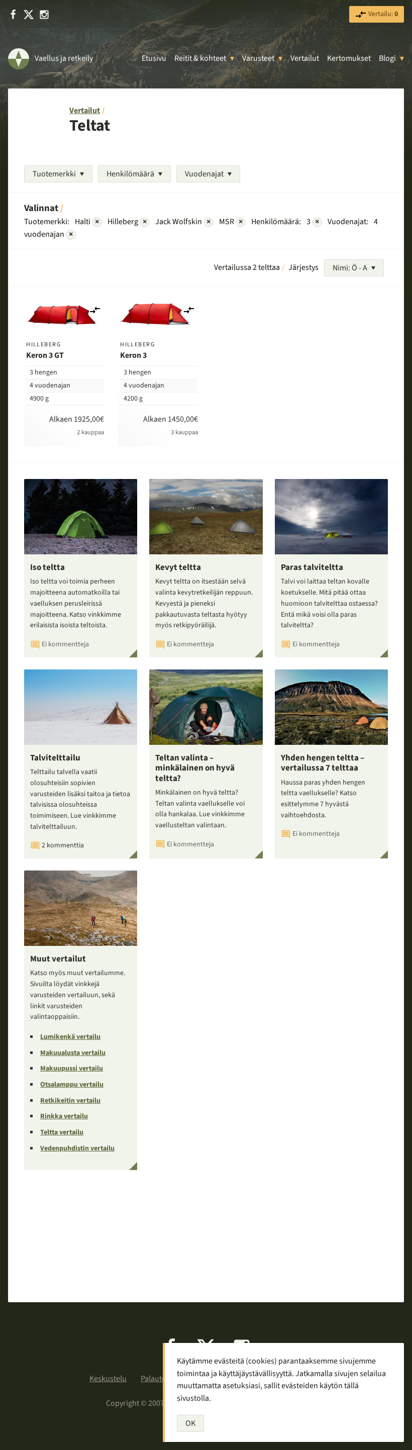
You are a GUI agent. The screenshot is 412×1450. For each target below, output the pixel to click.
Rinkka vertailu (64, 1116)
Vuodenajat (204, 173)
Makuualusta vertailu (73, 1053)
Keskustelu (108, 1378)
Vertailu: (382, 14)
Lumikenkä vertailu (70, 1037)
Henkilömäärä (130, 173)
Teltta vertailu (61, 1132)
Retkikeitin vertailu (70, 1101)
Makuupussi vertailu (71, 1069)
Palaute (153, 1378)
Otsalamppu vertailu (72, 1085)
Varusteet (258, 58)
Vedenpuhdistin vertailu (77, 1148)
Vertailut (304, 58)
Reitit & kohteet (200, 58)
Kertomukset (349, 58)
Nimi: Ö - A (350, 267)
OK (190, 1423)
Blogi (387, 58)
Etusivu (154, 58)
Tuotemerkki (54, 173)
